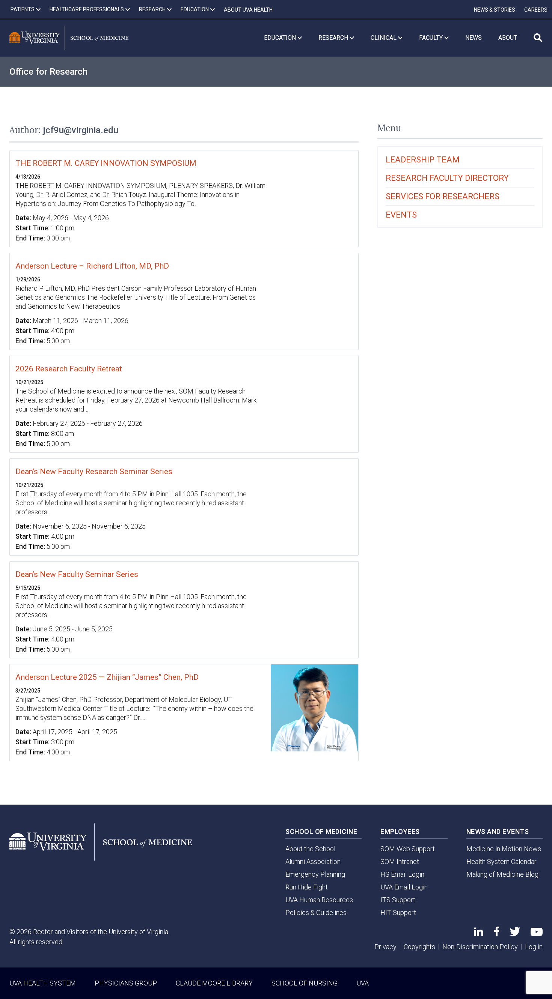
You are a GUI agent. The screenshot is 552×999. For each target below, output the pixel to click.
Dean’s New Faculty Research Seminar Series (93, 471)
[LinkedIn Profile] (479, 933)
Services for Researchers (442, 196)
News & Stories (494, 10)
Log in (534, 947)
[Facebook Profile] (496, 934)
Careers (535, 10)
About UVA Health (248, 10)
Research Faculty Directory (447, 178)
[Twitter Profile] (515, 934)
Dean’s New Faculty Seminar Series (76, 574)
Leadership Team (423, 159)
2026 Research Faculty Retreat (68, 368)
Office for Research (48, 71)
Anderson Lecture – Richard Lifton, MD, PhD (92, 265)
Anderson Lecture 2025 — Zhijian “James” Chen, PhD (107, 677)
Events (401, 214)
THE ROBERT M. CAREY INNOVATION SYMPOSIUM (105, 163)
